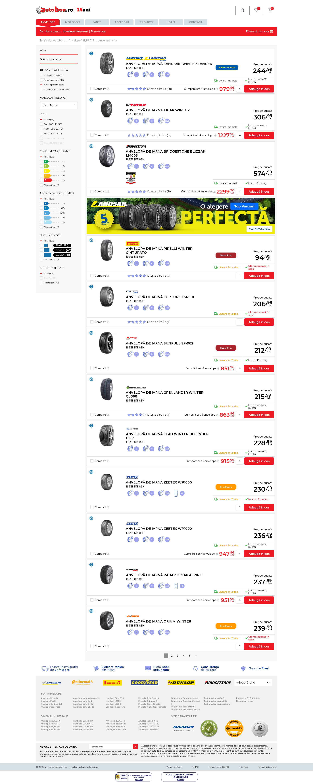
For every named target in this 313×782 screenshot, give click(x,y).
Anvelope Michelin (50, 698)
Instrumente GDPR (218, 767)
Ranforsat (51, 282)
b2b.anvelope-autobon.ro (85, 767)
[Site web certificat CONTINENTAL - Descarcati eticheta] (234, 736)
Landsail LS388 (113, 704)
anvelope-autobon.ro (56, 767)
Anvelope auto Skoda (83, 707)
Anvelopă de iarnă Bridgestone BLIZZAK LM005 (165, 153)
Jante (97, 22)
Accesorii (122, 22)
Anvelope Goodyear (50, 707)
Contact (195, 22)
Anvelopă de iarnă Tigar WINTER (158, 110)
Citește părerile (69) (159, 191)
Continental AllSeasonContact (185, 710)
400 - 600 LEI (53, 128)
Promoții (146, 22)
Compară (101, 89)
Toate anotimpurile (56, 89)
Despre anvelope (244, 701)
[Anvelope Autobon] (63, 10)
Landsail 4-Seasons (115, 707)
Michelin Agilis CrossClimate (152, 707)
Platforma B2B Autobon (248, 698)
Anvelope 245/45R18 (116, 727)
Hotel (171, 22)
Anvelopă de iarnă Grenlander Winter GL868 (164, 395)
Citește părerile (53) (159, 135)
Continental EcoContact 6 (183, 707)
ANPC (195, 767)
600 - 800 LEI (53, 133)
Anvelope (48, 22)
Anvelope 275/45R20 (148, 727)
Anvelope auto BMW (83, 704)
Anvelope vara (54, 80)
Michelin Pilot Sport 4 (148, 698)
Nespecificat (52, 185)
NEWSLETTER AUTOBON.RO (58, 746)
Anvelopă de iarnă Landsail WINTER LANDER (169, 64)
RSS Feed (243, 767)
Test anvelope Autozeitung (217, 704)
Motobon (72, 22)
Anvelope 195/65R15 (50, 727)
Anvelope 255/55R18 (115, 721)
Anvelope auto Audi (82, 701)
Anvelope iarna (52, 59)
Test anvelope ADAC (214, 698)
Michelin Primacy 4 (147, 701)
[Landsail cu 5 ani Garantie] (181, 216)
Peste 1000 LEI (53, 143)
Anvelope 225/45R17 (50, 724)
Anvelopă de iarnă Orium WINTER (158, 621)
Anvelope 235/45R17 (83, 721)
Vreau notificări (174, 767)
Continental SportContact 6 (184, 698)
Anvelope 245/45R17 (83, 729)
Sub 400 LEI (53, 124)
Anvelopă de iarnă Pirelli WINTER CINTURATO (159, 251)
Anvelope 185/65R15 (50, 729)
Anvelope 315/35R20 (148, 729)
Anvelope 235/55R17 (83, 727)
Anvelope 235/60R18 (116, 724)
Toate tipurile (53, 75)
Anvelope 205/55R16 (50, 721)
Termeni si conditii (267, 767)
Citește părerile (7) (158, 275)
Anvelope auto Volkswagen (86, 698)
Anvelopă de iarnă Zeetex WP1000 (159, 482)
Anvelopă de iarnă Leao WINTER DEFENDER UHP (167, 436)
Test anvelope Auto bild (215, 701)
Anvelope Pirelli (48, 701)
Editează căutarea (257, 31)
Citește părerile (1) (158, 322)
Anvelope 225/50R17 (83, 724)
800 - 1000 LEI (54, 138)
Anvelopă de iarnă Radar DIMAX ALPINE (164, 575)
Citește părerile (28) (159, 89)
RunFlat (50, 278)
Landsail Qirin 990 (115, 698)
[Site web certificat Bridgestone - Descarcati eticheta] (259, 736)
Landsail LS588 (113, 701)
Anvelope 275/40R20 (148, 724)
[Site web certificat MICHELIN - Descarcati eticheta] (183, 736)
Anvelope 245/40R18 (116, 729)
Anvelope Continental (51, 704)
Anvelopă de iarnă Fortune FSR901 (160, 297)
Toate (49, 119)
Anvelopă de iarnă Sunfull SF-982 (159, 343)
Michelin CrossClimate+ (149, 704)
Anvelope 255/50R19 (148, 721)
